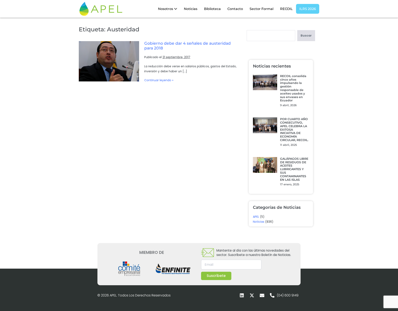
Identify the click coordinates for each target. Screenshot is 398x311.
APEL (256, 217)
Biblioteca (212, 9)
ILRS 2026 (307, 9)
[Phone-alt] (272, 295)
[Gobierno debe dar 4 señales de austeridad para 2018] (109, 61)
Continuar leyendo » (158, 80)
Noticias (190, 9)
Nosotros (166, 9)
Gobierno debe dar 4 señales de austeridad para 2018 (187, 45)
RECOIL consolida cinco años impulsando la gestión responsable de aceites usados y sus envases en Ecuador (293, 88)
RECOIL (286, 9)
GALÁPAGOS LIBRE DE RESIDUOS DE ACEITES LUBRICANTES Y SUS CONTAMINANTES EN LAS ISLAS (294, 169)
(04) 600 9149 (287, 295)
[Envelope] (262, 295)
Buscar (306, 35)
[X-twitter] (251, 295)
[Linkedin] (241, 295)
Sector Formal (261, 9)
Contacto (235, 9)
